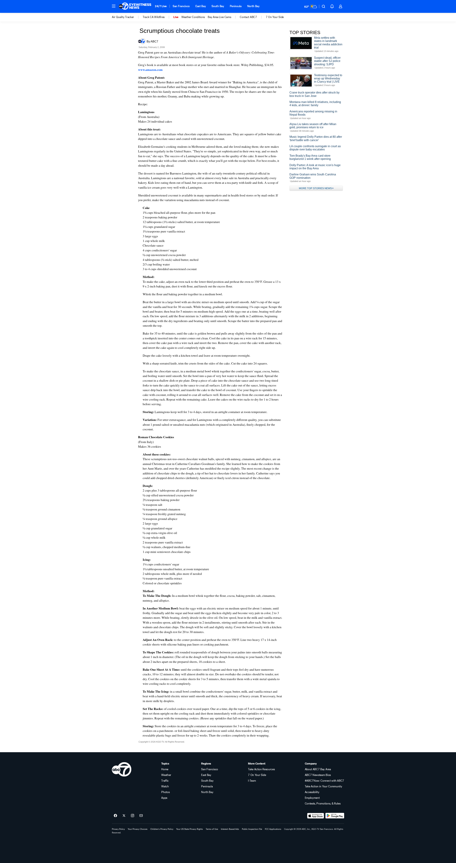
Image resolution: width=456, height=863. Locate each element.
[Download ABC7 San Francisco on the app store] (315, 816)
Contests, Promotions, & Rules (323, 803)
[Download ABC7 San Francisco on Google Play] (334, 816)
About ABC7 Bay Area (318, 769)
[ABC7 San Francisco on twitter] (124, 815)
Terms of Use (212, 829)
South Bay (217, 6)
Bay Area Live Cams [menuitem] (219, 17)
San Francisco (181, 6)
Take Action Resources (261, 769)
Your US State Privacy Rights (189, 829)
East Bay (200, 6)
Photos (165, 792)
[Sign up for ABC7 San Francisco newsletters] (141, 815)
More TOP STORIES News (315, 188)
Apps (164, 797)
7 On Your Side (257, 775)
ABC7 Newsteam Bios (318, 775)
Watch (165, 786)
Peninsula (236, 6)
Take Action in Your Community (323, 786)
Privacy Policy (118, 829)
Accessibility (312, 792)
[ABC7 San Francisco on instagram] (132, 815)
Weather (166, 775)
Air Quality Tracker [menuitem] (123, 17)
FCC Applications (273, 829)
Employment (312, 797)
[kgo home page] (121, 769)
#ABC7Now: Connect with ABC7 (324, 780)
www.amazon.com (150, 69)
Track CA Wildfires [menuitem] (154, 17)
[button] (113, 6)
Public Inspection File (252, 829)
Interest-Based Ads (230, 829)
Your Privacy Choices (137, 829)
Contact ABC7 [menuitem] (248, 17)
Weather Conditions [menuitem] (193, 17)
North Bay (253, 6)
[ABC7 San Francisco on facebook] (115, 815)
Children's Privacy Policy (161, 829)
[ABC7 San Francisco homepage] (135, 6)
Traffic (165, 780)
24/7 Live (161, 6)
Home (164, 769)
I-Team (252, 780)
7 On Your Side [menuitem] (275, 17)
